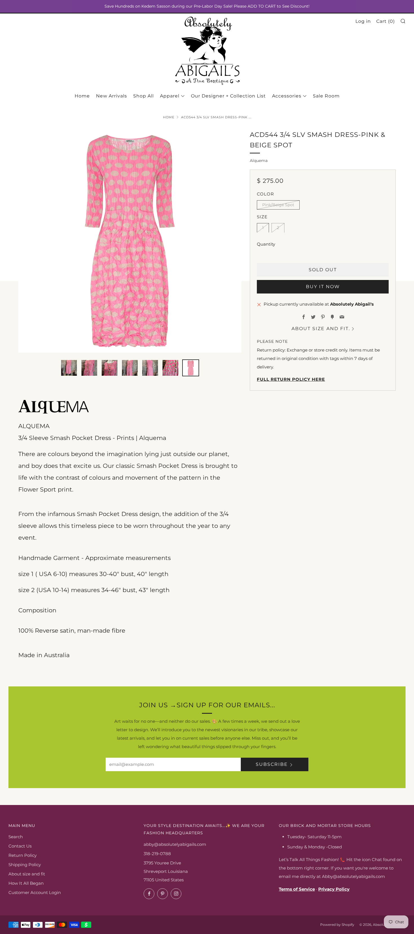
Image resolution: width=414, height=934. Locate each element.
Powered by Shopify (337, 924)
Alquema (259, 160)
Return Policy (22, 855)
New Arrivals (111, 96)
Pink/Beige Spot (278, 204)
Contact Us (20, 846)
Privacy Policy (334, 889)
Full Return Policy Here (291, 379)
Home (82, 96)
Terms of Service (297, 889)
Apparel (169, 96)
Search (15, 836)
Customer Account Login (34, 892)
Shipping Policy (24, 864)
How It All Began (26, 883)
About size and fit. (320, 328)
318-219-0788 (157, 853)
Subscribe (272, 764)
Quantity (266, 243)
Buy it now (323, 286)
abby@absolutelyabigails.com (175, 844)
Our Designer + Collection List (228, 96)
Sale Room (326, 96)
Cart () (385, 21)
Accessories (286, 96)
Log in (363, 21)
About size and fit (26, 874)
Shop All (143, 96)
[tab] (69, 367)
